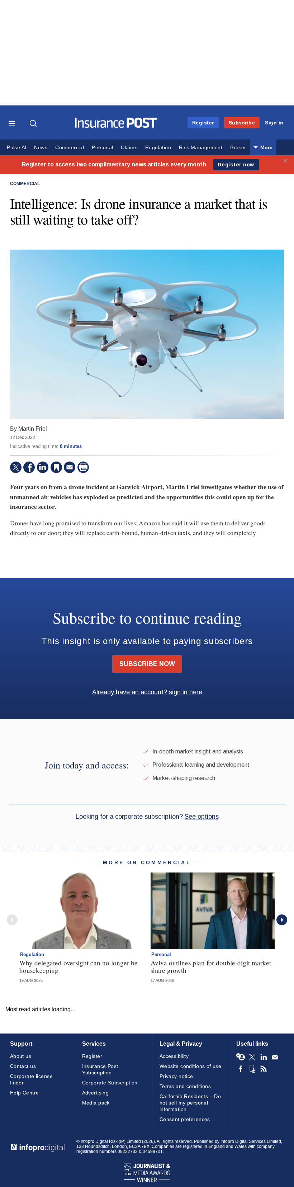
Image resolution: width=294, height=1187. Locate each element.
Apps (252, 1068)
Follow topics (240, 1057)
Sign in (274, 123)
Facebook (240, 1068)
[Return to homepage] (116, 126)
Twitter (252, 1057)
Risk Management (200, 147)
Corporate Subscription (110, 1083)
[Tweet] (16, 467)
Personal (102, 147)
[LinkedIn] (42, 467)
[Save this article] (56, 467)
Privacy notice (176, 1076)
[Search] (34, 123)
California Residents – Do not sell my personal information (190, 1102)
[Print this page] (83, 467)
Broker (238, 147)
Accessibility (174, 1056)
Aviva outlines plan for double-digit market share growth (211, 966)
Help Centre (24, 1093)
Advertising (95, 1093)
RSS (263, 1068)
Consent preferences (185, 1119)
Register (203, 123)
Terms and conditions (185, 1086)
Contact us (23, 1066)
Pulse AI (16, 147)
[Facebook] (29, 467)
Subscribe (242, 123)
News (40, 147)
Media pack (96, 1103)
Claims (129, 147)
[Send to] (69, 467)
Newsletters (275, 1057)
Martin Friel (32, 428)
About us (20, 1056)
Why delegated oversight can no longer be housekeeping (78, 966)
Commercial (69, 147)
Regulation (158, 147)
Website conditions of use (191, 1066)
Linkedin (263, 1057)
